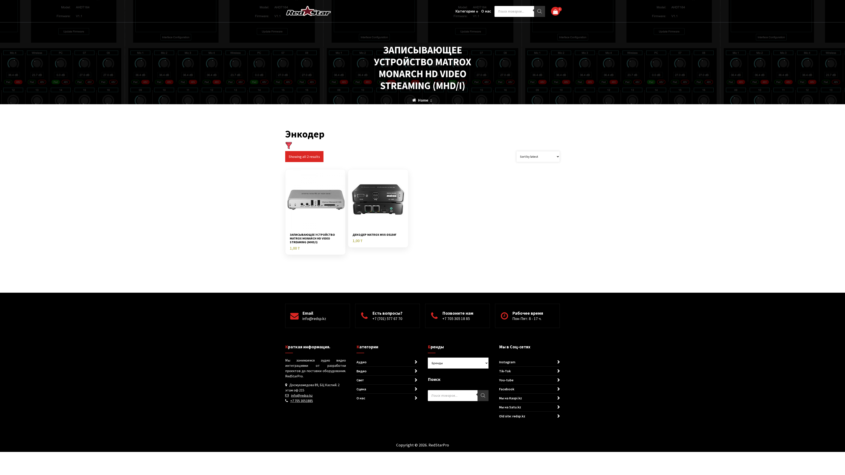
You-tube (506, 380)
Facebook (506, 389)
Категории (465, 11)
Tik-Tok (505, 371)
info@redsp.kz (314, 318)
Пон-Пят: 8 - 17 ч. (527, 318)
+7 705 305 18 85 (456, 318)
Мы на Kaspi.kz (510, 398)
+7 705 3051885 (301, 400)
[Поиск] (539, 11)
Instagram (507, 362)
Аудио (361, 362)
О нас (486, 11)
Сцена (361, 389)
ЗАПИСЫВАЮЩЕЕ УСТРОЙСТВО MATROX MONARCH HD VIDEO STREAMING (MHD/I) (312, 238)
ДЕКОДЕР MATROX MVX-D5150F (375, 235)
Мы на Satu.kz (510, 407)
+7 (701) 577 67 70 (387, 318)
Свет (360, 380)
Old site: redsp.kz (512, 416)
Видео (361, 371)
